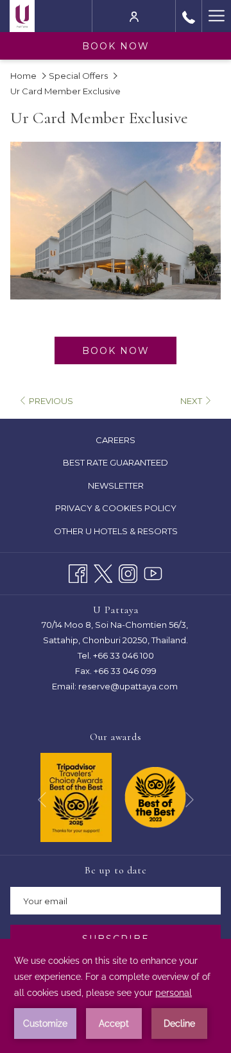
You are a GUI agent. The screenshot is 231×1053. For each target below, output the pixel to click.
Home (23, 76)
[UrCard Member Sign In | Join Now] (134, 16)
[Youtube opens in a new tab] (153, 571)
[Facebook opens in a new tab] (78, 571)
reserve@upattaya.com (128, 686)
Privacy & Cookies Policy (131, 510)
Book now (116, 46)
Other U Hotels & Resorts (116, 531)
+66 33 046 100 (123, 655)
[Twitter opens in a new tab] (103, 571)
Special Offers (78, 76)
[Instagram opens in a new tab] (128, 571)
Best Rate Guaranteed (130, 464)
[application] (115, 996)
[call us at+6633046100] (188, 16)
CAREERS (131, 442)
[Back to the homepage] (22, 16)
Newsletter (116, 485)
